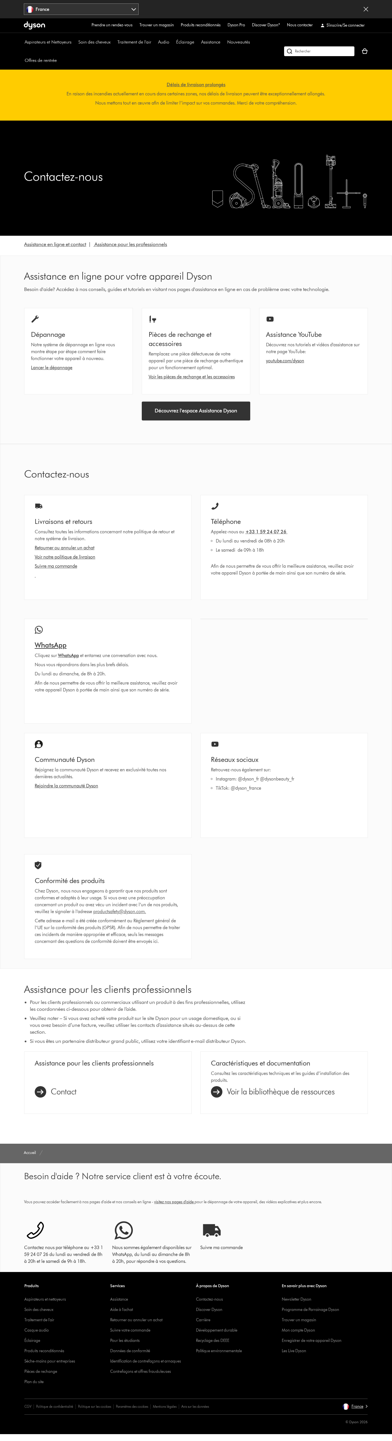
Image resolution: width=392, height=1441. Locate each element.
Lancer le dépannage (51, 367)
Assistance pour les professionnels (130, 244)
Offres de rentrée (41, 60)
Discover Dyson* (266, 25)
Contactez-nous (209, 1299)
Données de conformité (130, 1350)
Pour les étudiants (125, 1340)
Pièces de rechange (40, 1371)
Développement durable (216, 1330)
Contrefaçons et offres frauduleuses (140, 1371)
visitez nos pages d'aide (174, 1202)
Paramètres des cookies (132, 1406)
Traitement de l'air (134, 42)
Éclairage (185, 42)
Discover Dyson (209, 1309)
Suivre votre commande (130, 1330)
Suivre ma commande (56, 566)
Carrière (203, 1320)
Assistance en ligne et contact (55, 244)
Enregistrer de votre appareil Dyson (311, 1340)
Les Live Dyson (294, 1350)
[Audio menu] (172, 42)
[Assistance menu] (223, 42)
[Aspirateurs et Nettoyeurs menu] (74, 42)
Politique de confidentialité (54, 1406)
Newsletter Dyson (296, 1299)
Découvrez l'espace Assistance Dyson (196, 411)
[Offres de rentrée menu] (60, 60)
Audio (163, 42)
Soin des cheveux (94, 42)
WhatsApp (68, 655)
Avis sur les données (195, 1406)
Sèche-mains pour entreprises (49, 1361)
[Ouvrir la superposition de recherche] (319, 51)
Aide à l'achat (121, 1309)
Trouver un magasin (156, 25)
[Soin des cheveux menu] (113, 42)
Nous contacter (300, 25)
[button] (355, 1406)
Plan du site (34, 1381)
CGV (27, 1406)
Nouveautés (238, 42)
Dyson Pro (236, 25)
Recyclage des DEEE (212, 1340)
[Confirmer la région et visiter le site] (366, 9)
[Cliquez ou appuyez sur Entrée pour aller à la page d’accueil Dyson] (34, 25)
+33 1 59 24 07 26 (266, 531)
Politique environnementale (219, 1350)
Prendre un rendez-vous (112, 25)
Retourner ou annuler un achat (64, 548)
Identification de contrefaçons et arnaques (145, 1361)
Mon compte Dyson (298, 1330)
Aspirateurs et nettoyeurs (45, 1299)
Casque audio (36, 1330)
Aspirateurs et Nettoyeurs (48, 42)
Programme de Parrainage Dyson (310, 1309)
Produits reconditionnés (201, 25)
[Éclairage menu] (197, 42)
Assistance (210, 42)
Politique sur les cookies (94, 1406)
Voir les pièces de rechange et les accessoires (192, 377)
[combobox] (81, 9)
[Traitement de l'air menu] (154, 42)
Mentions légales (164, 1406)
